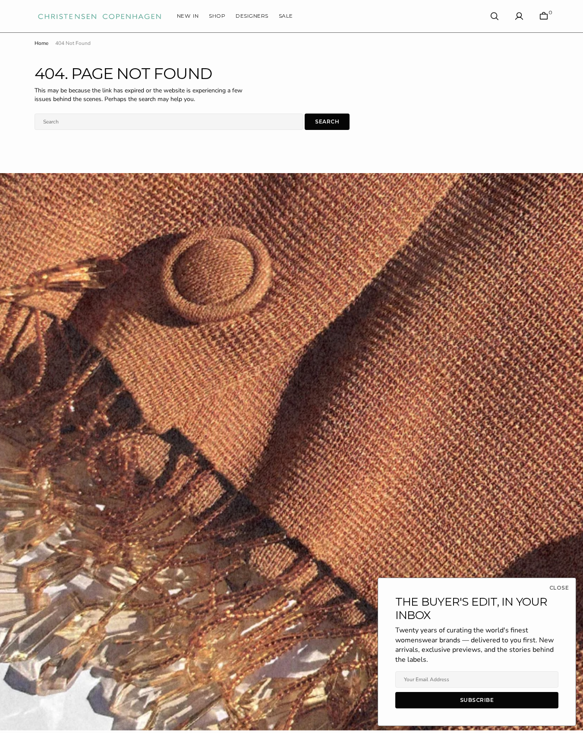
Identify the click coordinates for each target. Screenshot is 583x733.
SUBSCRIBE (291, 388)
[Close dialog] (349, 302)
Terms (299, 426)
